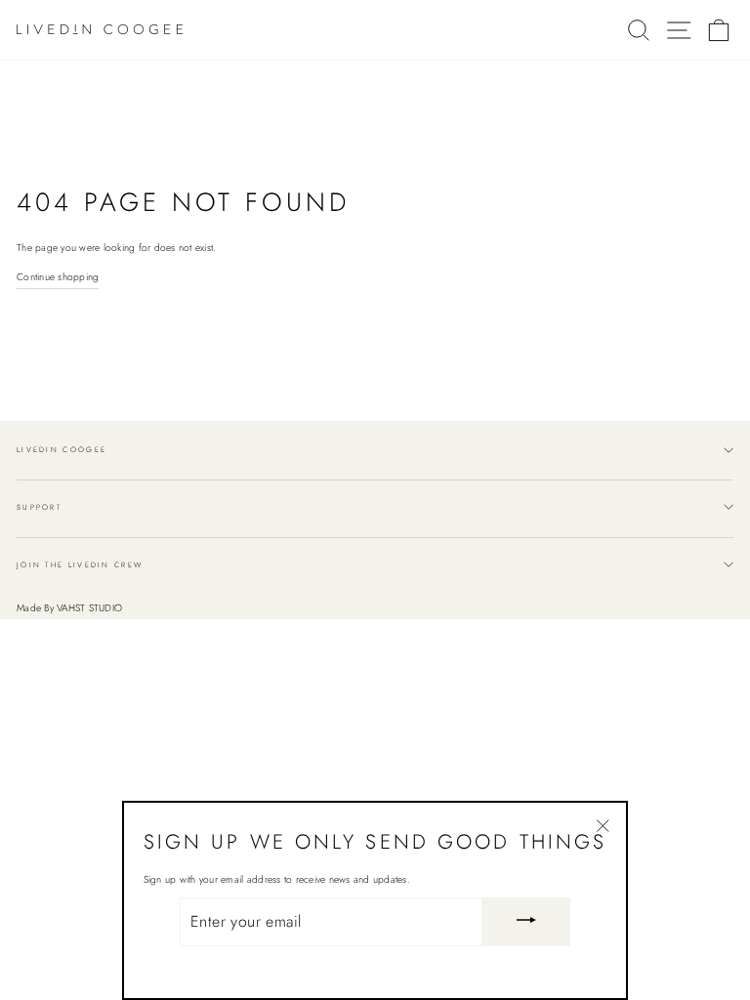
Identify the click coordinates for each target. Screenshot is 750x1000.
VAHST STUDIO (89, 608)
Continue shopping (58, 277)
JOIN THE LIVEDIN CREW (80, 565)
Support (39, 507)
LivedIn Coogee (61, 449)
